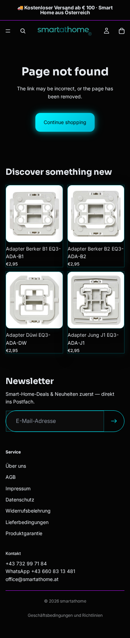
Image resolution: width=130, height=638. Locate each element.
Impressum (18, 488)
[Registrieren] (114, 421)
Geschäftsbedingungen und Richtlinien (65, 615)
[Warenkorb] (121, 31)
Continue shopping (65, 122)
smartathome (73, 601)
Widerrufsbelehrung (28, 511)
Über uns (16, 466)
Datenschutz (20, 499)
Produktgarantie (24, 533)
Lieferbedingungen (27, 522)
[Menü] (8, 31)
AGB (11, 477)
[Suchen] (23, 31)
